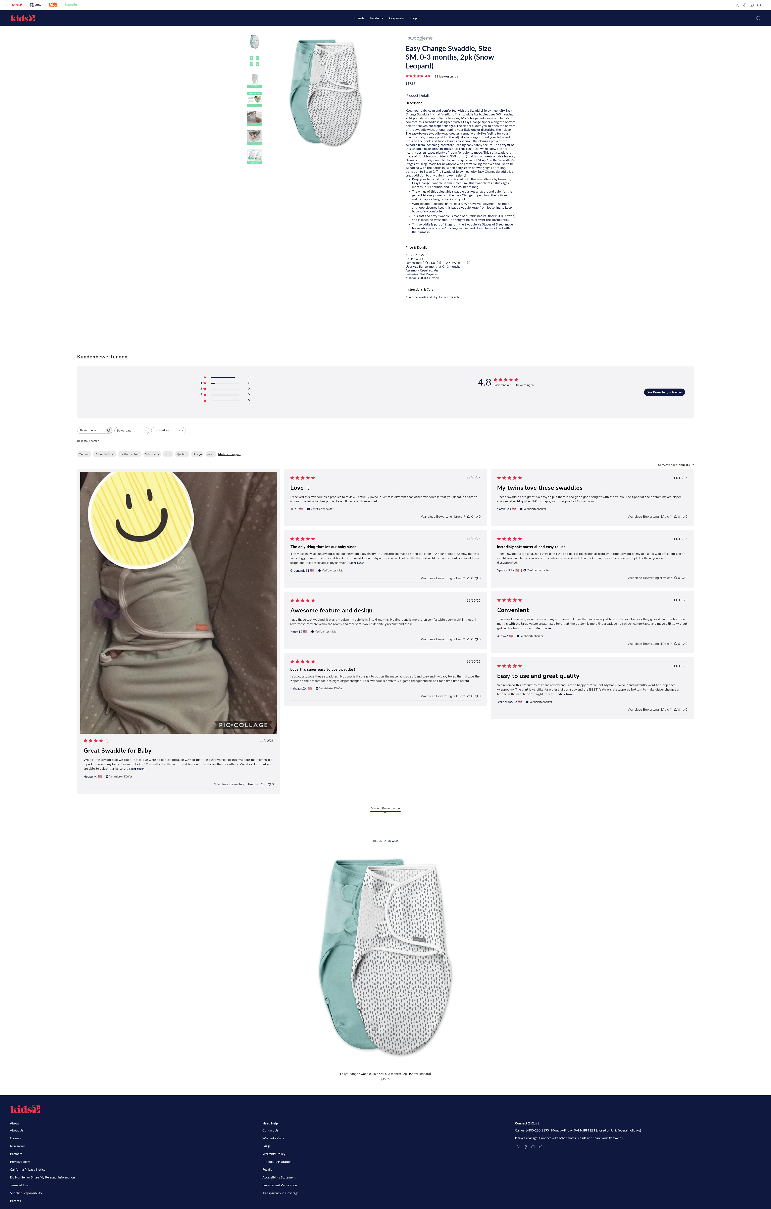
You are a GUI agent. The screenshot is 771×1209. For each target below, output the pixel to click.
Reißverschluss (104, 454)
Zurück (266, 94)
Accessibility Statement (279, 1177)
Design (197, 454)
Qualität (182, 454)
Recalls (267, 1169)
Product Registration (277, 1161)
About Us (16, 1130)
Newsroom (17, 1146)
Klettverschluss (130, 454)
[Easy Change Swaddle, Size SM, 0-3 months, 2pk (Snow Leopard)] (385, 959)
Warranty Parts (273, 1138)
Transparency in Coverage (280, 1193)
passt (210, 454)
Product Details (418, 95)
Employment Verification (279, 1185)
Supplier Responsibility (26, 1193)
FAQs (266, 1146)
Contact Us (270, 1130)
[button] (359, 18)
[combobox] (131, 430)
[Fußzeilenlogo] (25, 1109)
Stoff (168, 454)
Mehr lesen (137, 769)
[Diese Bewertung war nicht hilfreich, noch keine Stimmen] (269, 784)
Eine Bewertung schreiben (665, 392)
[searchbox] (91, 430)
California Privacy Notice (27, 1169)
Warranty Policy (273, 1154)
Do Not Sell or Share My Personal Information (42, 1177)
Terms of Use (19, 1185)
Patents (15, 1201)
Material (84, 454)
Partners (16, 1154)
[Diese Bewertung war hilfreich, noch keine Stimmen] (262, 784)
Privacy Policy (20, 1161)
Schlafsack (152, 454)
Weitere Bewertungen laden (385, 809)
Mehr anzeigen (229, 454)
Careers (15, 1138)
